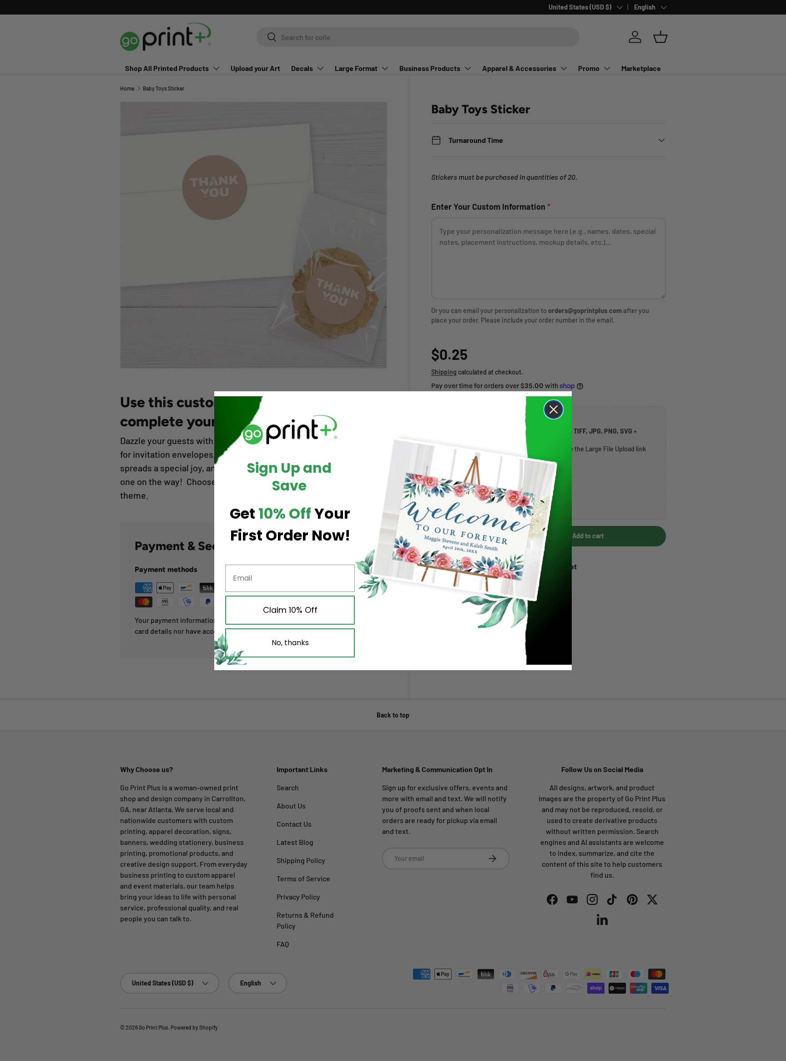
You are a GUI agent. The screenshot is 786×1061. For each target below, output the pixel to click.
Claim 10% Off (290, 610)
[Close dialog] (553, 409)
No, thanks (290, 642)
